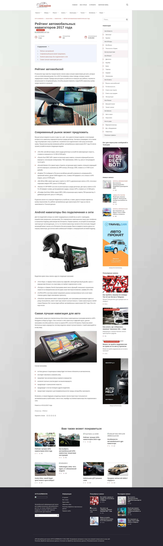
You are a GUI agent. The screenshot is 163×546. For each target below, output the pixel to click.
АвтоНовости (108, 31)
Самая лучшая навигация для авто (51, 59)
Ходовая (108, 72)
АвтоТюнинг (108, 100)
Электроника (109, 76)
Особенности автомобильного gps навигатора (115, 441)
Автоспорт (108, 34)
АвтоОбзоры (108, 41)
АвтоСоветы (108, 79)
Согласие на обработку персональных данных (73, 540)
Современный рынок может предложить (52, 54)
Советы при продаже (111, 93)
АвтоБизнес (109, 45)
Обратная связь (103, 5)
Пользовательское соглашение (95, 540)
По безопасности (110, 86)
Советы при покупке (111, 90)
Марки (101, 12)
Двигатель (108, 59)
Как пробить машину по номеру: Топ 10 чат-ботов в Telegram (115, 296)
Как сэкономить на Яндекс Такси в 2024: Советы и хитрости (119, 212)
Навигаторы (40, 30)
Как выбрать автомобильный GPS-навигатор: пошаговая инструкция (67, 452)
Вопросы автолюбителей (113, 83)
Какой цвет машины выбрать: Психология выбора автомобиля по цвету (120, 199)
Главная (74, 5)
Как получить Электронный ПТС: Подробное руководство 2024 (120, 185)
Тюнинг (83, 12)
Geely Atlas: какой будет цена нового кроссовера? (44, 479)
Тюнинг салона (110, 107)
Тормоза (108, 69)
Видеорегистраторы (111, 124)
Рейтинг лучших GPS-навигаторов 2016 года (92, 438)
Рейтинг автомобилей (47, 51)
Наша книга (109, 117)
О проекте (92, 5)
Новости (37, 12)
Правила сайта (66, 511)
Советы (63, 12)
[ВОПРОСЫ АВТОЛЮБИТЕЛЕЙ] (115, 316)
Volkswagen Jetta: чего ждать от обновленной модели (67, 469)
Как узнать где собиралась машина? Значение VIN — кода (114, 328)
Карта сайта (65, 502)
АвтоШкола (92, 12)
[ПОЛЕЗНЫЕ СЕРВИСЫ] (115, 284)
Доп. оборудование (111, 128)
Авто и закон (109, 114)
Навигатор (38, 411)
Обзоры (46, 12)
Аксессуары (73, 12)
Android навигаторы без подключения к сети (54, 56)
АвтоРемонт (108, 55)
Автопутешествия (110, 52)
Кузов (107, 66)
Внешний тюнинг (110, 104)
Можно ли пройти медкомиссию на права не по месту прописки (115, 345)
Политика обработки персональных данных (72, 507)
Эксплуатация (109, 96)
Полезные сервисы (110, 135)
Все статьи (83, 5)
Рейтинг (45, 411)
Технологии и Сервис (111, 48)
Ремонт (55, 12)
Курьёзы (108, 38)
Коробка (108, 62)
